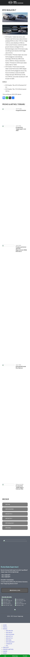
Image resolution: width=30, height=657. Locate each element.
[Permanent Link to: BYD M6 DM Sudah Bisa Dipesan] (8, 422)
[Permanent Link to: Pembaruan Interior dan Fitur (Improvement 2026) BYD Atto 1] (8, 303)
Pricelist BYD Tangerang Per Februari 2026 (20, 487)
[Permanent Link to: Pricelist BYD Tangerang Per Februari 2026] (8, 489)
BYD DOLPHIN (10, 634)
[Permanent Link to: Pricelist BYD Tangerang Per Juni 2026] (8, 183)
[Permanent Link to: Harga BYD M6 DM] (8, 115)
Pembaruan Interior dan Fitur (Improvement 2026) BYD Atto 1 (21, 249)
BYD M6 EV (9, 632)
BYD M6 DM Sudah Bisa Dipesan (21, 367)
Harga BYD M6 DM (21, 110)
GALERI (5, 651)
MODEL (5, 628)
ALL (7, 645)
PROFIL (5, 627)
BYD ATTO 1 (9, 638)
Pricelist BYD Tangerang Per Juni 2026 (21, 129)
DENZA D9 (9, 643)
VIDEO (5, 653)
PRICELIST (6, 647)
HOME (5, 625)
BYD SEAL (8, 640)
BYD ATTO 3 (9, 636)
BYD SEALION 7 (10, 642)
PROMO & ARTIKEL (8, 649)
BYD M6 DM (9, 630)
